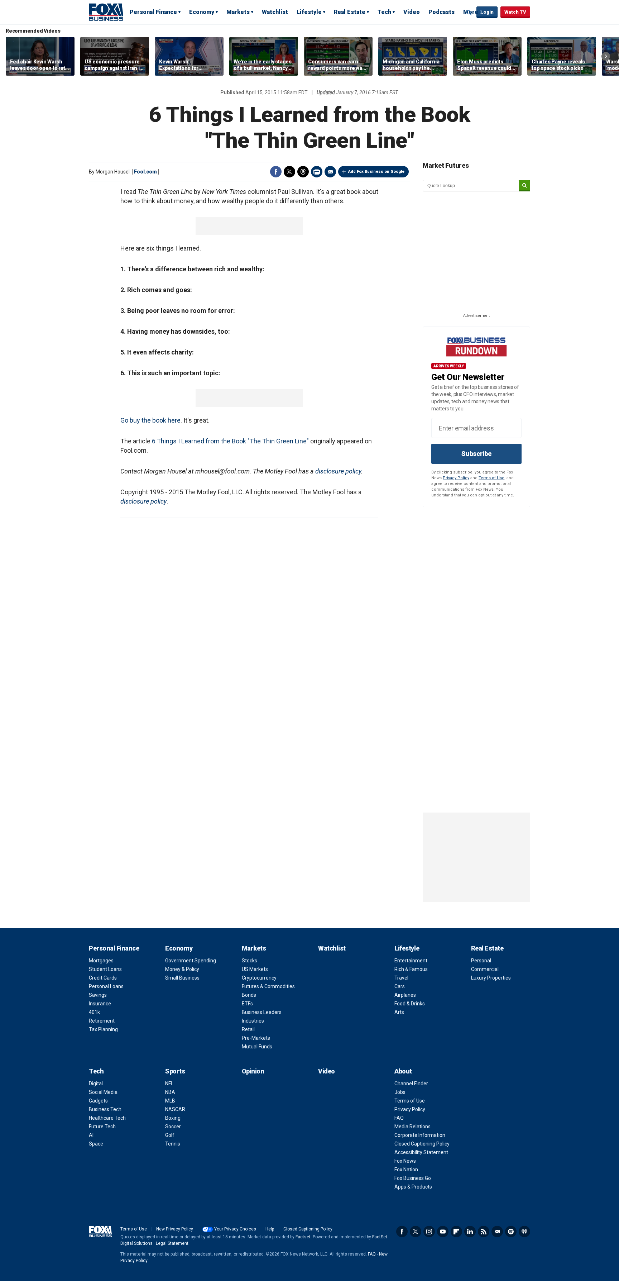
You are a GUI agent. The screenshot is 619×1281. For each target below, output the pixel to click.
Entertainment (410, 960)
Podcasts (441, 12)
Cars (399, 986)
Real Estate (349, 12)
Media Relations (412, 1126)
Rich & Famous (411, 969)
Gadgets (98, 1101)
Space (96, 1144)
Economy (201, 12)
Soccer (173, 1126)
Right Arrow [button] (605, 56)
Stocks (249, 960)
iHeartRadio (524, 1231)
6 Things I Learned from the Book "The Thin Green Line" (231, 441)
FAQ (399, 1118)
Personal (481, 960)
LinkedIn (470, 1231)
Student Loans (105, 969)
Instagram (429, 1231)
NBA (170, 1092)
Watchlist (275, 12)
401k (94, 1012)
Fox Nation (406, 1169)
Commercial (485, 969)
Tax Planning (103, 1029)
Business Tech (105, 1109)
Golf (169, 1135)
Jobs (400, 1092)
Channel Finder (411, 1083)
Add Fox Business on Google (376, 171)
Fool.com (145, 172)
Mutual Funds (257, 1046)
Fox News (405, 1161)
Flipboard (456, 1231)
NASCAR (175, 1109)
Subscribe (476, 453)
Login (487, 12)
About (403, 1071)
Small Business (182, 978)
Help (269, 1229)
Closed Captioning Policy (422, 1144)
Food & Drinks (409, 1003)
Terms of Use (491, 478)
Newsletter (497, 1231)
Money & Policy (182, 969)
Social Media (103, 1092)
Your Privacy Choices (235, 1229)
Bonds (249, 995)
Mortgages (101, 960)
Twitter (289, 171)
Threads (303, 171)
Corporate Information (419, 1135)
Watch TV (515, 12)
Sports (175, 1071)
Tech (384, 12)
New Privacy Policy (174, 1229)
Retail (248, 1029)
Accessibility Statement (421, 1152)
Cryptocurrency (259, 978)
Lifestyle (309, 12)
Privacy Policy (456, 478)
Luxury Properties (491, 978)
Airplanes (405, 995)
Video (411, 12)
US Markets (255, 969)
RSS (483, 1231)
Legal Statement (172, 1243)
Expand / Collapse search (469, 12)
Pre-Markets (256, 1038)
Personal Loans (106, 986)
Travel (401, 978)
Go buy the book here (150, 420)
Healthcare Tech (107, 1118)
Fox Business (106, 12)
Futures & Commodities (268, 986)
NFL (169, 1083)
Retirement (102, 1021)
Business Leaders (262, 1012)
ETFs (247, 1003)
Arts (399, 1012)
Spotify (511, 1231)
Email (330, 171)
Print (316, 171)
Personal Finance (153, 12)
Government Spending (190, 960)
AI (91, 1135)
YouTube (442, 1231)
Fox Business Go (412, 1178)
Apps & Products (413, 1187)
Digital (96, 1083)
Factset (303, 1236)
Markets (238, 12)
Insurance (100, 1003)
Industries (253, 1021)
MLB (170, 1101)
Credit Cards (103, 978)
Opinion (253, 1071)
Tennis (172, 1144)
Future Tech (102, 1126)
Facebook (276, 171)
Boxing (173, 1118)
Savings (98, 995)
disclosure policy (338, 471)
